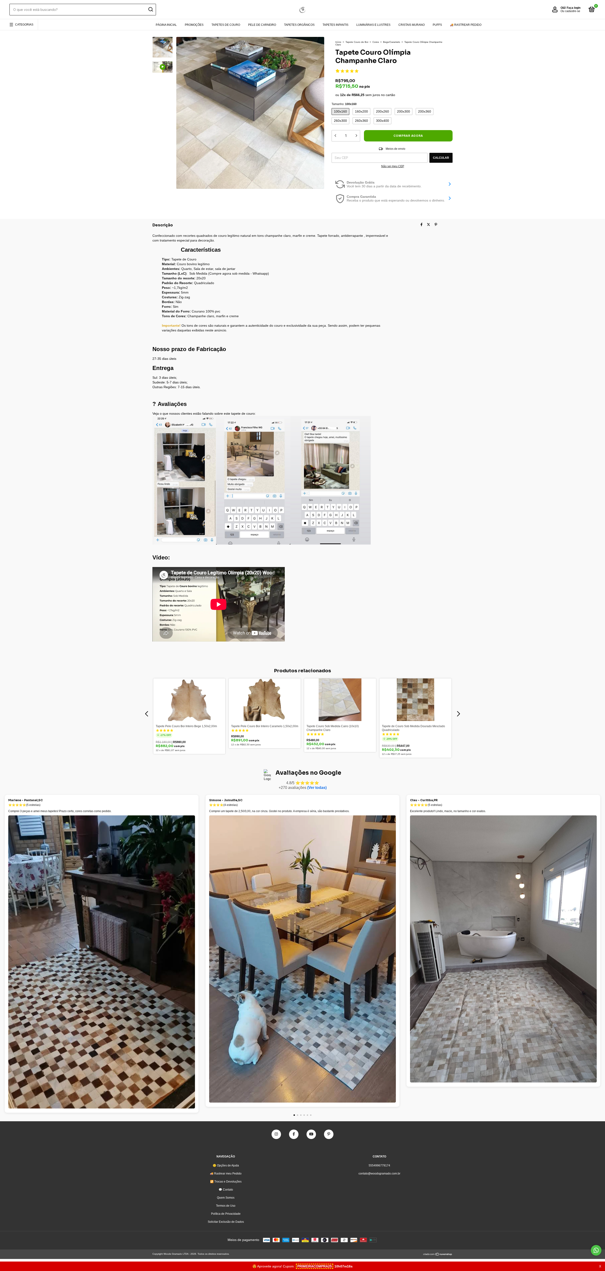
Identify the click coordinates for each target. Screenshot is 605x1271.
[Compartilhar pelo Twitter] (428, 224)
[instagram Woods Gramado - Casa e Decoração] (276, 1134)
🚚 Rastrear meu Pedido (226, 1173)
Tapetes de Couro (226, 24)
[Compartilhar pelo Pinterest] (436, 224)
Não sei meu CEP (392, 166)
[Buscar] (150, 9)
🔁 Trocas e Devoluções (226, 1181)
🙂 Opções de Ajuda (226, 1165)
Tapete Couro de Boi (357, 42)
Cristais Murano (411, 24)
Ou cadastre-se (570, 11)
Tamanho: (344, 104)
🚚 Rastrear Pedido (465, 24)
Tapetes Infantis (335, 24)
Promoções (194, 24)
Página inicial (166, 24)
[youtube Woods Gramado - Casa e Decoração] (311, 1134)
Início (338, 42)
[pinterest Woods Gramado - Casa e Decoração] (328, 1134)
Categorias (24, 24)
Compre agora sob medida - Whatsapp (238, 273)
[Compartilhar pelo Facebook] (421, 224)
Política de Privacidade (226, 1213)
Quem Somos (225, 1197)
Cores (375, 42)
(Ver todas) (317, 788)
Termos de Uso (225, 1205)
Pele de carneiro (262, 24)
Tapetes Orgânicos (299, 24)
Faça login (573, 7)
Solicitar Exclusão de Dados (226, 1221)
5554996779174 (379, 1165)
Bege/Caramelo (391, 42)
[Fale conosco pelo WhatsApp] (596, 1250)
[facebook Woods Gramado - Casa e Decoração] (293, 1134)
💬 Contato (226, 1189)
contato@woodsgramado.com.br (379, 1173)
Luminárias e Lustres (373, 24)
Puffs (437, 24)
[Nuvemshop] (438, 1255)
